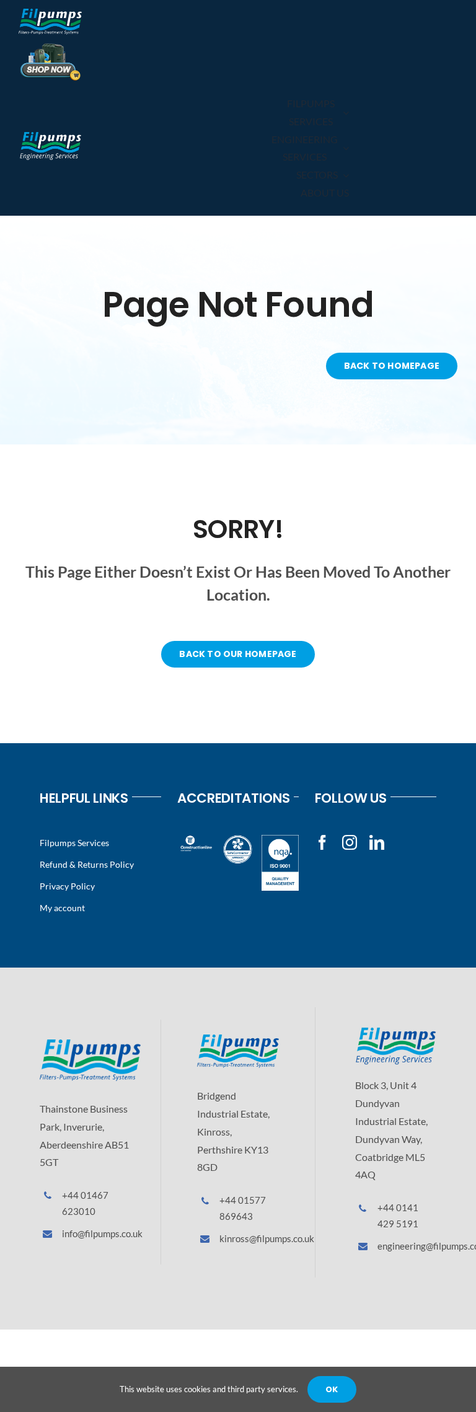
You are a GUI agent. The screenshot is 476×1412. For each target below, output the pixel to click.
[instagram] (349, 842)
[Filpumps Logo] (90, 1044)
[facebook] (322, 842)
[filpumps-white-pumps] (50, 13)
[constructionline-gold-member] (195, 839)
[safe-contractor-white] (238, 839)
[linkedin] (376, 842)
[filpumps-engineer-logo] (50, 135)
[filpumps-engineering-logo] (395, 1032)
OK (331, 1389)
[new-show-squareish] (50, 47)
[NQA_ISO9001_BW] (280, 839)
